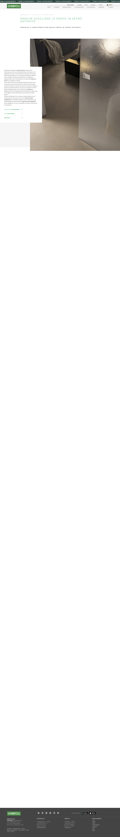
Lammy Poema (95, 824)
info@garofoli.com (41, 827)
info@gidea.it (68, 827)
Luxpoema (94, 826)
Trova (9, 113)
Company (93, 5)
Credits (12, 831)
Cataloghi (79, 5)
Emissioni (9, 828)
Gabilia (93, 821)
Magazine (101, 7)
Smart (93, 827)
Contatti (100, 5)
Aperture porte (67, 7)
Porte (49, 7)
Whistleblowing (16, 828)
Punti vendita (70, 5)
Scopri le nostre (12, 109)
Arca (93, 820)
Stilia (93, 829)
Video (86, 5)
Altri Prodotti (91, 7)
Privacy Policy (21, 830)
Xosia (93, 830)
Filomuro (56, 7)
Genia (93, 823)
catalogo (82, 790)
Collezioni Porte (79, 7)
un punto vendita (82, 786)
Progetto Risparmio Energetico (16, 829)
